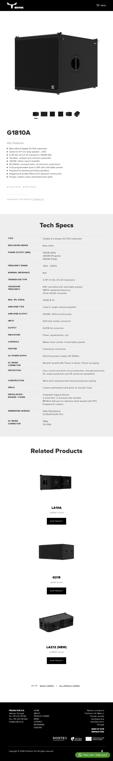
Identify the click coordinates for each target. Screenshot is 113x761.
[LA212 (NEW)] (56, 621)
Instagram (39, 724)
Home (36, 710)
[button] (92, 755)
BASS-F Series (47, 686)
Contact (38, 722)
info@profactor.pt (16, 722)
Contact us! (38, 199)
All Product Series (69, 686)
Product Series (41, 716)
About (37, 713)
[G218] (56, 552)
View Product (56, 521)
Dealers (38, 727)
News (36, 719)
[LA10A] (56, 482)
